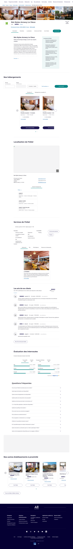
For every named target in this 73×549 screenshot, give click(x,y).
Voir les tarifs (57, 31)
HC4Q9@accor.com (42, 182)
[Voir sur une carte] (36, 159)
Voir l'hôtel (15, 485)
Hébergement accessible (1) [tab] (40, 92)
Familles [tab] (48, 361)
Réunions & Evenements (23, 521)
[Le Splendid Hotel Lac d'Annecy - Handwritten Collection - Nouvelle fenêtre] (49, 467)
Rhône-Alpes (15, 5)
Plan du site (33, 520)
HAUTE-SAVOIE (21, 5)
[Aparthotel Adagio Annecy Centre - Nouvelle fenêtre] (32, 467)
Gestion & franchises (10, 519)
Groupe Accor (9, 517)
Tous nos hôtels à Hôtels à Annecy (12, 493)
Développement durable (11, 523)
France (11, 5)
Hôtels (4, 5)
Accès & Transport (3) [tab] (36, 186)
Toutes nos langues (34, 522)
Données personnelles (41, 536)
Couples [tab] (31, 361)
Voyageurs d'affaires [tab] (40, 361)
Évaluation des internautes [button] (26, 352)
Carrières (8, 521)
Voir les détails (26, 278)
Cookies (48, 536)
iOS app (43, 519)
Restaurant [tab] (24, 247)
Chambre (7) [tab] (29, 92)
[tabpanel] (36, 114)
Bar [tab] (29, 247)
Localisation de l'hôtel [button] (23, 142)
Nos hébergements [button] (12, 77)
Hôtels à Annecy (28, 5)
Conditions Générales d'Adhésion (29, 536)
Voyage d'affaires (22, 519)
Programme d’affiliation (11, 524)
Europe (7, 5)
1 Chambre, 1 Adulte (32, 86)
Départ (19, 83)
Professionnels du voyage (23, 523)
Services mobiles (45, 517)
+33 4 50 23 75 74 (41, 178)
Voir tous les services (53, 231)
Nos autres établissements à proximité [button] (21, 457)
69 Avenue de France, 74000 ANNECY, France (20, 27)
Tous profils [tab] (25, 361)
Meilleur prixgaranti (67, 22)
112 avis (21, 24)
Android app (44, 521)
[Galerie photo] (36, 13)
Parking (50, 234)
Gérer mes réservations (58, 517)
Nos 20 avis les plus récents (20, 341)
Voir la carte (32, 27)
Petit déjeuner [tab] (36, 247)
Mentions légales (55, 536)
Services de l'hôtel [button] (22, 222)
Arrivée (8, 83)
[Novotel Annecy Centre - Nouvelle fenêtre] (15, 467)
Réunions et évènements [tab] (46, 247)
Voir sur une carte (13, 478)
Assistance (56, 519)
